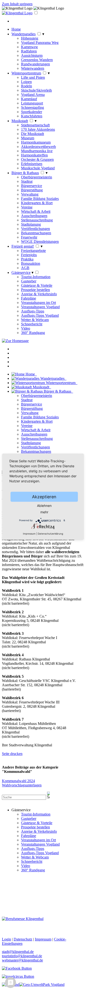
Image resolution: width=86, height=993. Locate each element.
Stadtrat (26, 181)
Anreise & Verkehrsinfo (39, 294)
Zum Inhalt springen (17, 4)
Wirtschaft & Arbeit (35, 211)
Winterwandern (32, 68)
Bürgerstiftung (32, 190)
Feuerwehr (29, 237)
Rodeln (26, 86)
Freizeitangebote (33, 251)
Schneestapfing (32, 107)
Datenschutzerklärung (50, 533)
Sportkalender (31, 112)
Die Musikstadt (32, 134)
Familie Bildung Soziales (40, 199)
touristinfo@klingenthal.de (22, 956)
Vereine (26, 207)
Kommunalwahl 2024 (18, 781)
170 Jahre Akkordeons (38, 129)
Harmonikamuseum (36, 142)
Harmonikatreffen (34, 155)
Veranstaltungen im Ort (38, 303)
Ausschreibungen (34, 216)
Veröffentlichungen (35, 229)
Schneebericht (31, 324)
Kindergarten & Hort (37, 203)
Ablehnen (44, 505)
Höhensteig (29, 38)
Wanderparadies (23, 34)
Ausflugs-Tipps (32, 311)
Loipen (26, 82)
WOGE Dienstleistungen (40, 241)
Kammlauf (29, 99)
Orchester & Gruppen (37, 159)
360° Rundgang (33, 333)
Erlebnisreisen (31, 164)
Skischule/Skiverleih (36, 90)
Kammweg (29, 47)
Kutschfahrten (31, 116)
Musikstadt (19, 121)
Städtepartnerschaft (35, 125)
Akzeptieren (44, 496)
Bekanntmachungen (36, 233)
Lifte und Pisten (33, 77)
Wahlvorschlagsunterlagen (22, 785)
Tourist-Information (35, 277)
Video (25, 328)
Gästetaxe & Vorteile (36, 285)
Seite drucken (12, 754)
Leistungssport (32, 103)
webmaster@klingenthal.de (22, 960)
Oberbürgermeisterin (36, 177)
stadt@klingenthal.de (18, 952)
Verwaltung (29, 194)
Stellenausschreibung (37, 220)
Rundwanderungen (35, 64)
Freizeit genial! (22, 246)
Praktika (27, 259)
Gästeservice (21, 272)
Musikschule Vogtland (38, 168)
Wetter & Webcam (35, 320)
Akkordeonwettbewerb (38, 147)
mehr (44, 512)
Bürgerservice (31, 186)
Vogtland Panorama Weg (40, 43)
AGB (25, 268)
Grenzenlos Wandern (37, 60)
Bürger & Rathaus (25, 173)
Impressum (29, 533)
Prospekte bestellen (35, 290)
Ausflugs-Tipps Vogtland (40, 315)
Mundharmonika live (37, 151)
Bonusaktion (30, 263)
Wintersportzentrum (26, 73)
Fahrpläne (28, 298)
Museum (27, 138)
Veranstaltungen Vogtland (40, 307)
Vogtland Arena (33, 95)
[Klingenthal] (17, 13)
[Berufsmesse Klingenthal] (22, 919)
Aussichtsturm (32, 55)
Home (16, 29)
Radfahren (29, 51)
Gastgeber (28, 281)
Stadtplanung (31, 224)
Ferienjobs (29, 255)
